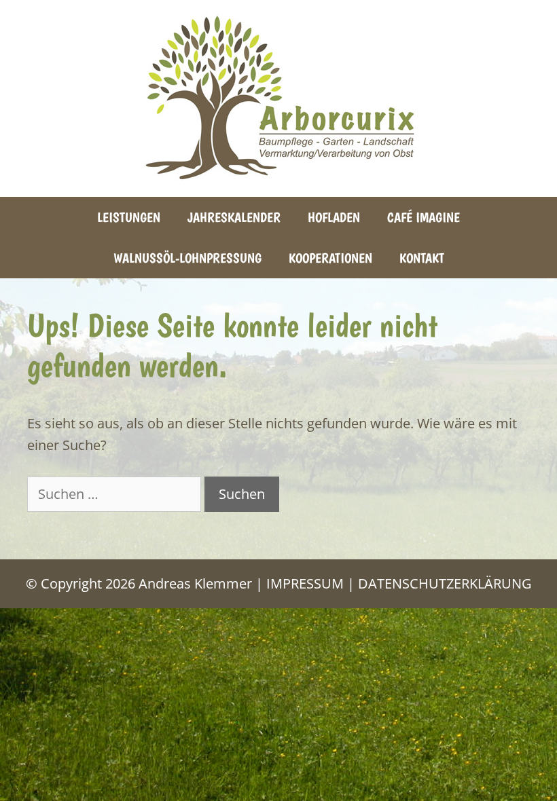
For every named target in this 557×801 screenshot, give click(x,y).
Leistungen (128, 217)
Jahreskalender (234, 217)
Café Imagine (423, 217)
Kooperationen (330, 258)
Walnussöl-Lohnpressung (187, 258)
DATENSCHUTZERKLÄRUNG (445, 583)
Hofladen (334, 217)
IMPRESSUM (305, 583)
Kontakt (421, 258)
